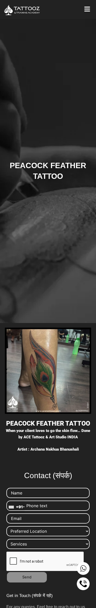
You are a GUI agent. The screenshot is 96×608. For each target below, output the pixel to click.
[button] (87, 9)
